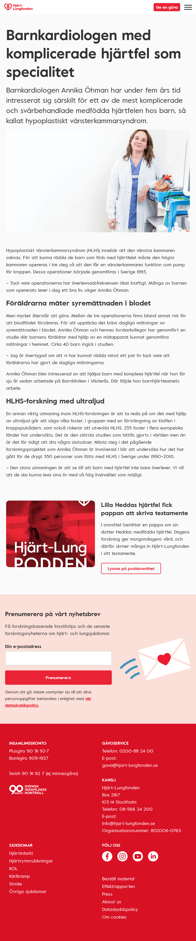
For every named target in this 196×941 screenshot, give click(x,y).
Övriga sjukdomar (27, 891)
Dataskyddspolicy (120, 909)
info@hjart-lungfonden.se (128, 823)
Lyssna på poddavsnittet (131, 568)
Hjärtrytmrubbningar (31, 860)
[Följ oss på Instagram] (122, 856)
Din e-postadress (23, 646)
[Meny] (188, 7)
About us (111, 901)
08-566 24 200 (136, 809)
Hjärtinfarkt (21, 853)
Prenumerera (58, 678)
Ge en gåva (167, 7)
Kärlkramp (19, 876)
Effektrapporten (118, 886)
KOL (13, 868)
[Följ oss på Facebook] (107, 856)
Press (107, 894)
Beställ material (118, 878)
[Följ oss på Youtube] (138, 856)
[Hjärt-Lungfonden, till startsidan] (18, 7)
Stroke (15, 883)
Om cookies (114, 916)
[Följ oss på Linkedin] (153, 856)
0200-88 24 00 (136, 750)
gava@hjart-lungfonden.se (130, 765)
